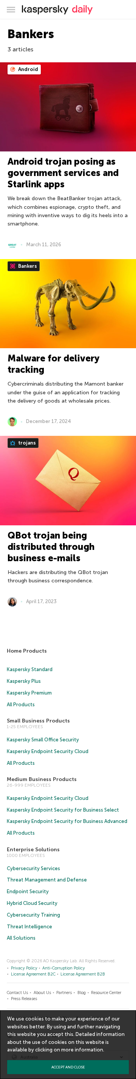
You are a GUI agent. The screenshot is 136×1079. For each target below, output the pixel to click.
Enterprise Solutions (33, 849)
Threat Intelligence (29, 926)
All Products (21, 704)
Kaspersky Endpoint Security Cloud (47, 751)
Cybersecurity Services (33, 868)
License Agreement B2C (33, 974)
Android (27, 69)
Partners (64, 992)
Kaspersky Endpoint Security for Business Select (63, 810)
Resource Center (106, 992)
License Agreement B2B (82, 974)
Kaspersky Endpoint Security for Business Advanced (67, 821)
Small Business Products (38, 721)
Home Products (27, 651)
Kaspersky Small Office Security (43, 739)
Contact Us (17, 992)
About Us (42, 992)
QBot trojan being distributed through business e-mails (51, 546)
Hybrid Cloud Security (32, 903)
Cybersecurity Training (33, 915)
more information (82, 1050)
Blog (81, 992)
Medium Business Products (42, 779)
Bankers (27, 266)
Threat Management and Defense (47, 880)
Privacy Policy (24, 968)
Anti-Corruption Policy (63, 968)
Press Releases (24, 998)
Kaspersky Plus (24, 681)
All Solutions (21, 938)
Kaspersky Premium (29, 693)
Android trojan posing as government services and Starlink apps (63, 173)
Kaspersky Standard (30, 669)
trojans (26, 443)
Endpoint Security (28, 891)
